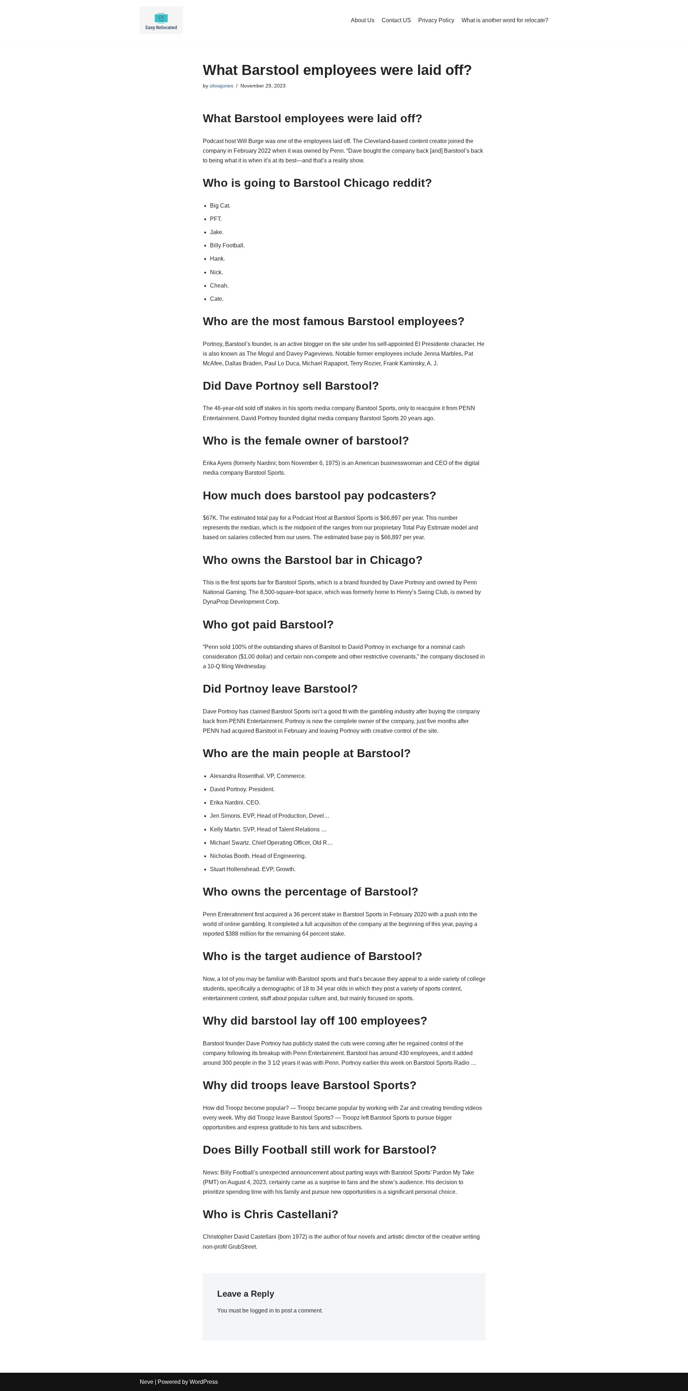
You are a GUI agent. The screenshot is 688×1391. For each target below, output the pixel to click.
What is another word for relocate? (505, 20)
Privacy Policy (436, 20)
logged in (262, 1310)
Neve (146, 1382)
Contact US (396, 20)
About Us (362, 20)
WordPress (204, 1382)
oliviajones (221, 86)
